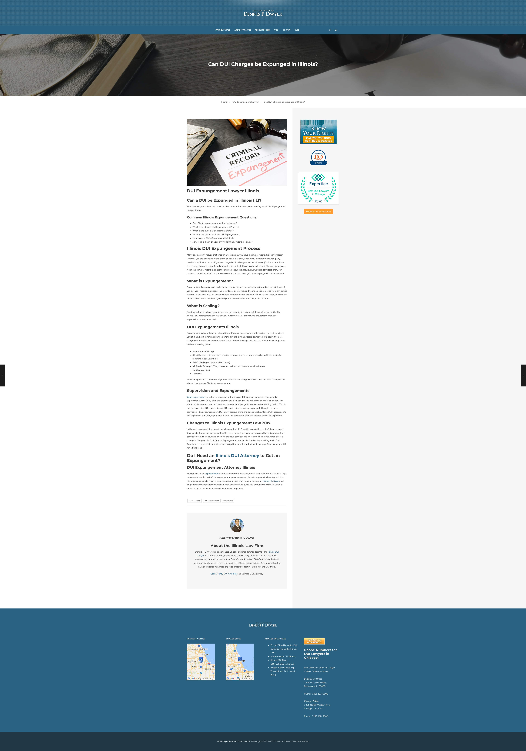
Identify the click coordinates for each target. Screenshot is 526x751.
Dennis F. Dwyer (272, 481)
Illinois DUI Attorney (237, 455)
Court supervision (195, 397)
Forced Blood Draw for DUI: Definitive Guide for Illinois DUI (284, 649)
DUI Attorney (194, 501)
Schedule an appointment (318, 211)
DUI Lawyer (228, 501)
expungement (212, 473)
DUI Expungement (212, 501)
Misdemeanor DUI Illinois (283, 656)
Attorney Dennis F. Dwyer (237, 537)
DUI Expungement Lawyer (246, 101)
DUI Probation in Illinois (282, 663)
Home (224, 101)
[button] (222, 30)
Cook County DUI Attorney (224, 573)
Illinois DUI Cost (279, 660)
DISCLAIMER (244, 741)
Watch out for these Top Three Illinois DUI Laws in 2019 (283, 671)
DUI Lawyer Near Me (226, 741)
